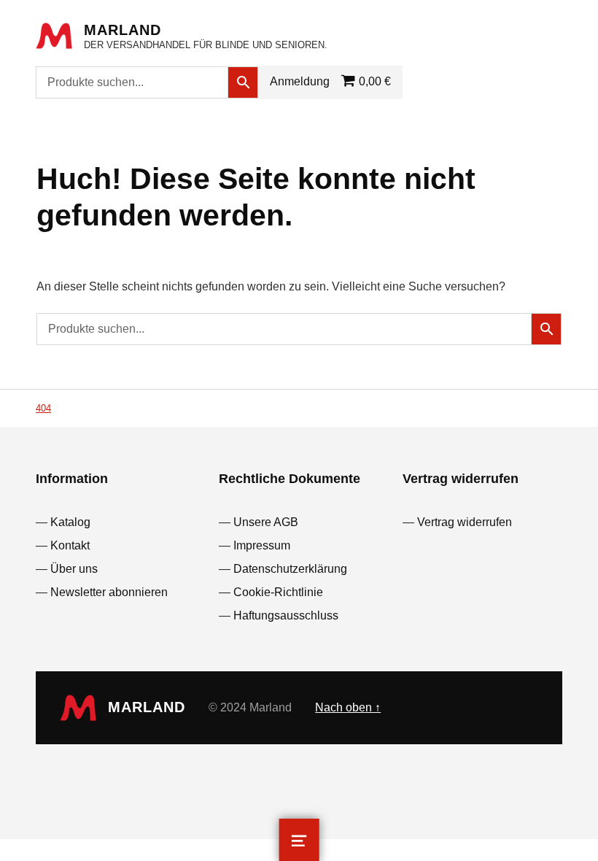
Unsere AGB (265, 522)
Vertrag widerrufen (464, 522)
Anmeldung (300, 81)
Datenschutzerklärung (290, 569)
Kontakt (70, 545)
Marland (122, 30)
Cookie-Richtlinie (278, 592)
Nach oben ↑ (348, 707)
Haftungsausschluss (285, 615)
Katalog (70, 522)
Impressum (261, 545)
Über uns (74, 569)
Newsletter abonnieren (109, 592)
